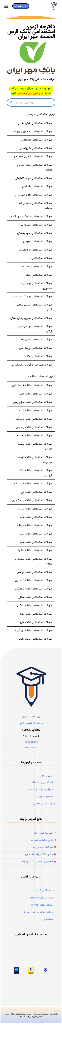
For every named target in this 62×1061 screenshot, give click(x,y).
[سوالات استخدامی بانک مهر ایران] (31, 58)
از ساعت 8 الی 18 (31, 736)
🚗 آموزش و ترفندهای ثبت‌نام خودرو (38, 861)
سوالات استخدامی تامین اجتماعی (33, 156)
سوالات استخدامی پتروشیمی (36, 148)
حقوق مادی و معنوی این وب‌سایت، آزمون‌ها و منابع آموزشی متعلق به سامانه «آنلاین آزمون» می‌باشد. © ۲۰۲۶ (31, 1015)
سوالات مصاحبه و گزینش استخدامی (31, 365)
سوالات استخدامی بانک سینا (36, 534)
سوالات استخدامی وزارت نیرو (35, 348)
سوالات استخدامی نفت (39, 275)
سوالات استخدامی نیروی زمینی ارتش (31, 318)
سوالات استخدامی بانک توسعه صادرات (34, 459)
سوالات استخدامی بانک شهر (36, 542)
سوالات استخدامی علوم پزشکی (34, 233)
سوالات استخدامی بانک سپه (36, 517)
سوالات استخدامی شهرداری (36, 225)
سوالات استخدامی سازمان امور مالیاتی (35, 205)
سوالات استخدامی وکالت (38, 356)
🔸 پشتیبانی (50, 919)
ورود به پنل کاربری (31, 717)
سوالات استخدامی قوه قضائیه (35, 250)
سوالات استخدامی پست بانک (35, 639)
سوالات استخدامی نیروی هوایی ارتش (34, 328)
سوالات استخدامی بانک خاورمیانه (33, 483)
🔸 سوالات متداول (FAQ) (43, 905)
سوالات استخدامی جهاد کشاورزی (33, 178)
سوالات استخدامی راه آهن (37, 186)
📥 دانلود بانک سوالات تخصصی (40, 854)
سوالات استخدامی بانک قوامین (34, 572)
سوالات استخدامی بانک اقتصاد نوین (31, 385)
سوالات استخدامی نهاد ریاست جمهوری (35, 285)
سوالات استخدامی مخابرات (36, 266)
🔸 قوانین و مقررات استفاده (43, 898)
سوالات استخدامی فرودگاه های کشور (31, 216)
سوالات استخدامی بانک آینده (35, 410)
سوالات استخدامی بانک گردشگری (33, 589)
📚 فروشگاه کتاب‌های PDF (43, 847)
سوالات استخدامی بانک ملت (35, 614)
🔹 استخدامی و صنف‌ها (44, 782)
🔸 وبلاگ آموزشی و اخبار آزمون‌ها (39, 912)
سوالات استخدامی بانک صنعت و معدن (33, 561)
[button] (6, 6)
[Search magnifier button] (11, 102)
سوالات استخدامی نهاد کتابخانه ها (32, 296)
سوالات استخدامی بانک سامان (34, 509)
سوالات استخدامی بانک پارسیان (34, 427)
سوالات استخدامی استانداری (36, 140)
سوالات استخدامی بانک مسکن (34, 605)
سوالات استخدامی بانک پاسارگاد (34, 419)
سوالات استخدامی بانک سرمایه (34, 525)
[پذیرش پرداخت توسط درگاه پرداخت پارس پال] (16, 973)
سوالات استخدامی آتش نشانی (35, 123)
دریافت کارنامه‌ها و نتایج (31, 723)
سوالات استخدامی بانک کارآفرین (33, 580)
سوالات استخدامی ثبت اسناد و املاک (34, 167)
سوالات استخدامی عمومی (37, 241)
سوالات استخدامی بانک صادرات (34, 550)
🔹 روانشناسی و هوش (45, 803)
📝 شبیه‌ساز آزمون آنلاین (44, 833)
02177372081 (31, 747)
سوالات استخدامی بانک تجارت (34, 435)
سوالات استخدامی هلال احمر (35, 339)
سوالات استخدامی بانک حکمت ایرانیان (34, 472)
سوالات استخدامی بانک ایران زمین (32, 402)
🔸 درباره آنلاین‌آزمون (45, 891)
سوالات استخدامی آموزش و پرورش (32, 131)
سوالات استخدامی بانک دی (36, 492)
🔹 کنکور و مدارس (47, 776)
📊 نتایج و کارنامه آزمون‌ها (43, 840)
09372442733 (31, 742)
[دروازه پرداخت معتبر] (30, 973)
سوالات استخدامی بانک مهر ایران (36, 79)
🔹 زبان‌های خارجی (46, 796)
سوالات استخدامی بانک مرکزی (35, 597)
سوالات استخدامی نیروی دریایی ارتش (34, 307)
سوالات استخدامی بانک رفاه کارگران (32, 500)
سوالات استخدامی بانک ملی (36, 622)
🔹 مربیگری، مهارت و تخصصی (41, 789)
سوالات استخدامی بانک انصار (35, 394)
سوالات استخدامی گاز (40, 258)
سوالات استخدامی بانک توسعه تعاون (34, 446)
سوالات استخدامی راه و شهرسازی (33, 195)
